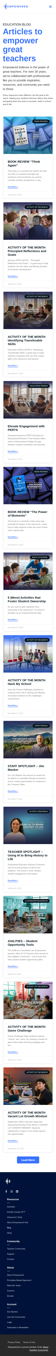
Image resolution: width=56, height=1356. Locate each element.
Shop (9, 1233)
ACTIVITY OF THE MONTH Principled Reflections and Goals (27, 251)
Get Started (12, 1312)
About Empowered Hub (17, 1222)
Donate (10, 1296)
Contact (10, 1259)
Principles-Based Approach (19, 1280)
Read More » (13, 187)
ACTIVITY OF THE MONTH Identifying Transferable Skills (26, 340)
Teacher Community (16, 1249)
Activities (11, 1207)
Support (10, 1254)
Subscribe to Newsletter (18, 1327)
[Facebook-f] (6, 1191)
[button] (50, 6)
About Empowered (15, 1275)
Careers (10, 1290)
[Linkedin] (17, 1191)
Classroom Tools (14, 1217)
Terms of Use (29, 1342)
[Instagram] (11, 1191)
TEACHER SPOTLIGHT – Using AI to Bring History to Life (28, 855)
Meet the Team (14, 1285)
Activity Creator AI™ (16, 1212)
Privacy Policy (14, 1342)
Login (9, 1322)
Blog (9, 1227)
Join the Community (16, 1317)
